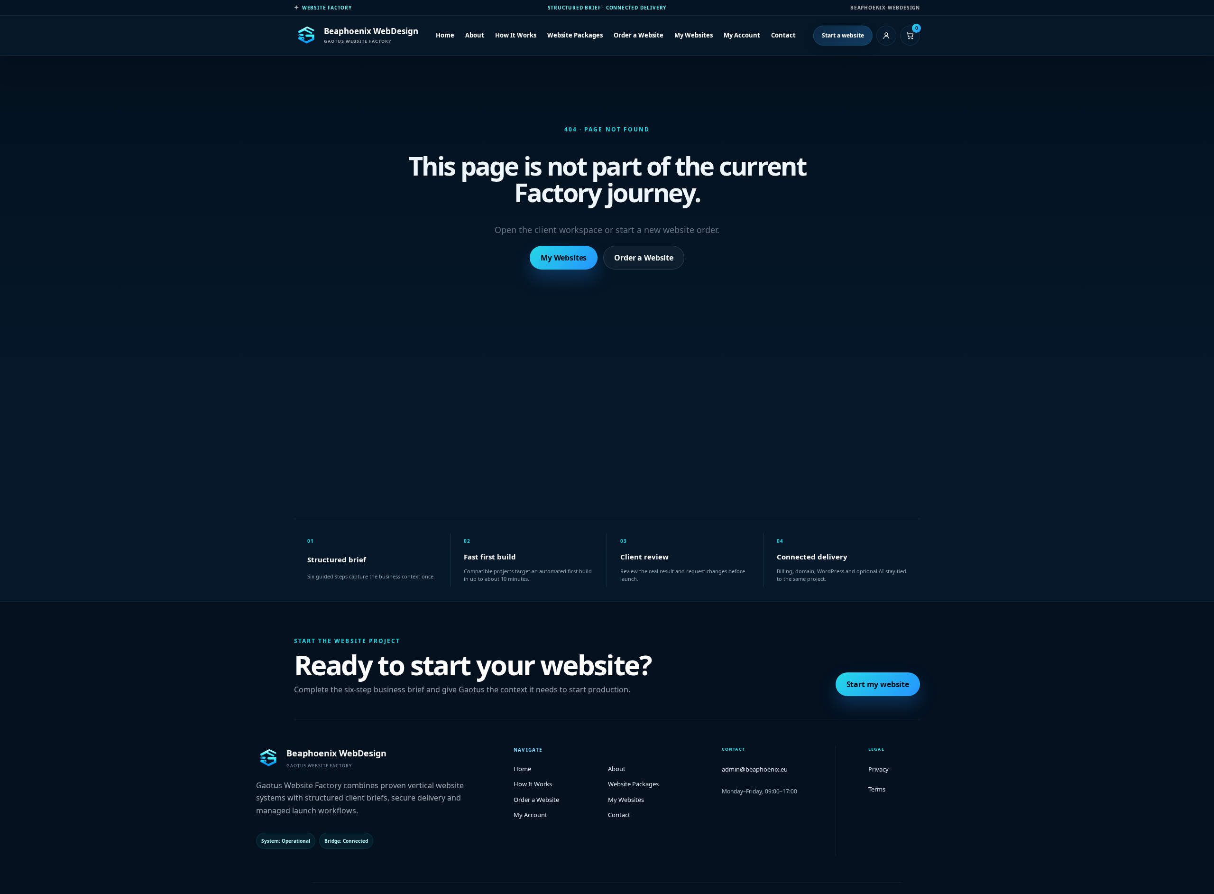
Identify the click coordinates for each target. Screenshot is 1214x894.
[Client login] (886, 36)
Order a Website (638, 35)
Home (445, 35)
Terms (876, 789)
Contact (783, 35)
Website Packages (575, 35)
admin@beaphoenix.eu (755, 769)
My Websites (693, 35)
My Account (742, 35)
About (474, 35)
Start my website (877, 684)
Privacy (878, 769)
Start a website (843, 35)
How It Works (515, 35)
